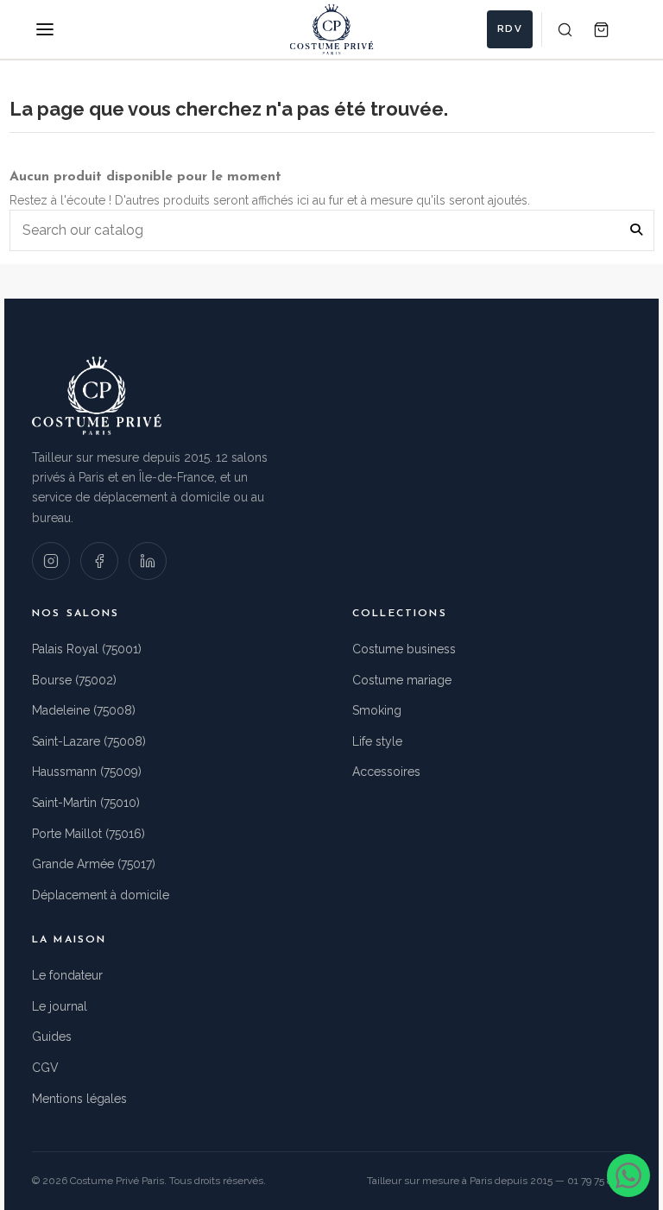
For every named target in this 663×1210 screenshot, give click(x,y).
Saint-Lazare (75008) (89, 741)
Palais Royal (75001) (87, 649)
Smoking (376, 710)
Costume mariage (401, 680)
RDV (509, 28)
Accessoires (386, 771)
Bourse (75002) (74, 680)
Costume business (404, 649)
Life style (377, 741)
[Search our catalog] (636, 230)
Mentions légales (79, 1099)
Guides (52, 1036)
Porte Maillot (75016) (88, 834)
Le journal (59, 1006)
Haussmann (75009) (87, 771)
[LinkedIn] (148, 561)
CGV (45, 1068)
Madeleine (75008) (84, 710)
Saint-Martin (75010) (86, 803)
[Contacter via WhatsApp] (628, 1175)
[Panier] (601, 29)
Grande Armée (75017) (93, 864)
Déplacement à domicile (100, 895)
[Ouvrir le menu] (45, 29)
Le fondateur (67, 975)
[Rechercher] (564, 29)
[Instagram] (51, 561)
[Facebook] (99, 561)
